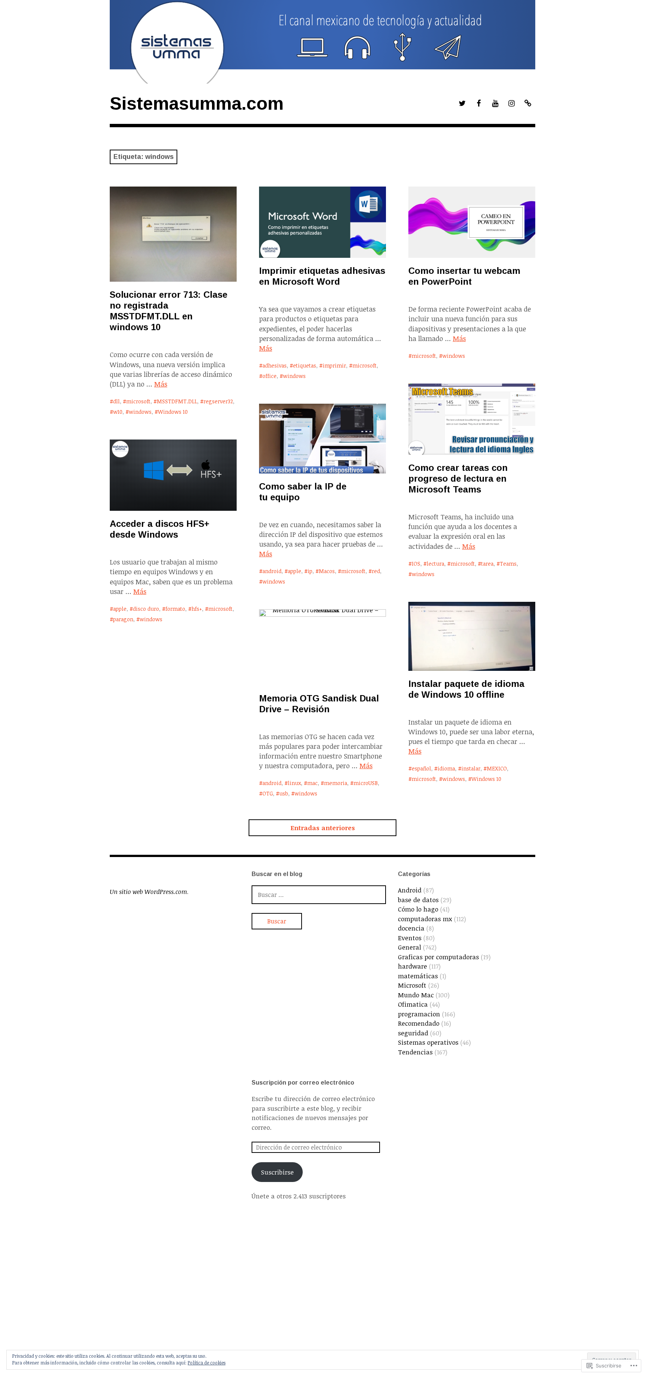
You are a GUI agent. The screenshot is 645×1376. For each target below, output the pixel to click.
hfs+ (196, 608)
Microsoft (412, 985)
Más (160, 383)
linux (294, 782)
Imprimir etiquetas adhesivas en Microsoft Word (322, 276)
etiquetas (304, 365)
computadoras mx (425, 918)
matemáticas (418, 976)
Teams (508, 563)
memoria (335, 782)
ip (310, 571)
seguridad (413, 1033)
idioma (446, 768)
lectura (435, 563)
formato (175, 608)
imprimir (334, 365)
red (376, 571)
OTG (267, 793)
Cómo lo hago (418, 909)
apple (294, 571)
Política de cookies (206, 1363)
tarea (487, 563)
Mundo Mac (416, 995)
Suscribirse (277, 1172)
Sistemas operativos (428, 1042)
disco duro (146, 608)
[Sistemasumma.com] (322, 42)
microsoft (138, 401)
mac (312, 782)
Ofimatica (413, 1004)
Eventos (409, 938)
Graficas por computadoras (438, 957)
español (421, 768)
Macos (327, 571)
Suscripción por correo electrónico (303, 1082)
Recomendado (418, 1023)
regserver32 (218, 401)
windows (140, 411)
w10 (117, 411)
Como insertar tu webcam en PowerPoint (464, 276)
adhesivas (274, 365)
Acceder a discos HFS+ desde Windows (159, 529)
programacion (419, 1014)
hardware (412, 966)
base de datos (418, 899)
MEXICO (497, 768)
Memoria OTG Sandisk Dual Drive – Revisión (319, 703)
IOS (416, 563)
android (271, 571)
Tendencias (415, 1052)
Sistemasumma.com (197, 103)
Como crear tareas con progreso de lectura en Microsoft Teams (458, 478)
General (409, 947)
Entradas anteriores (322, 827)
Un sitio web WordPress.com (148, 892)
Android (409, 890)
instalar (470, 768)
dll (116, 401)
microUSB (365, 782)
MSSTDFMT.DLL (177, 401)
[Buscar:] (319, 894)
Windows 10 (173, 411)
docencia (411, 928)
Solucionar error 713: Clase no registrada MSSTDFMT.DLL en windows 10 (168, 311)
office (269, 375)
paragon (123, 619)
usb (283, 793)
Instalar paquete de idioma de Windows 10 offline (466, 689)
